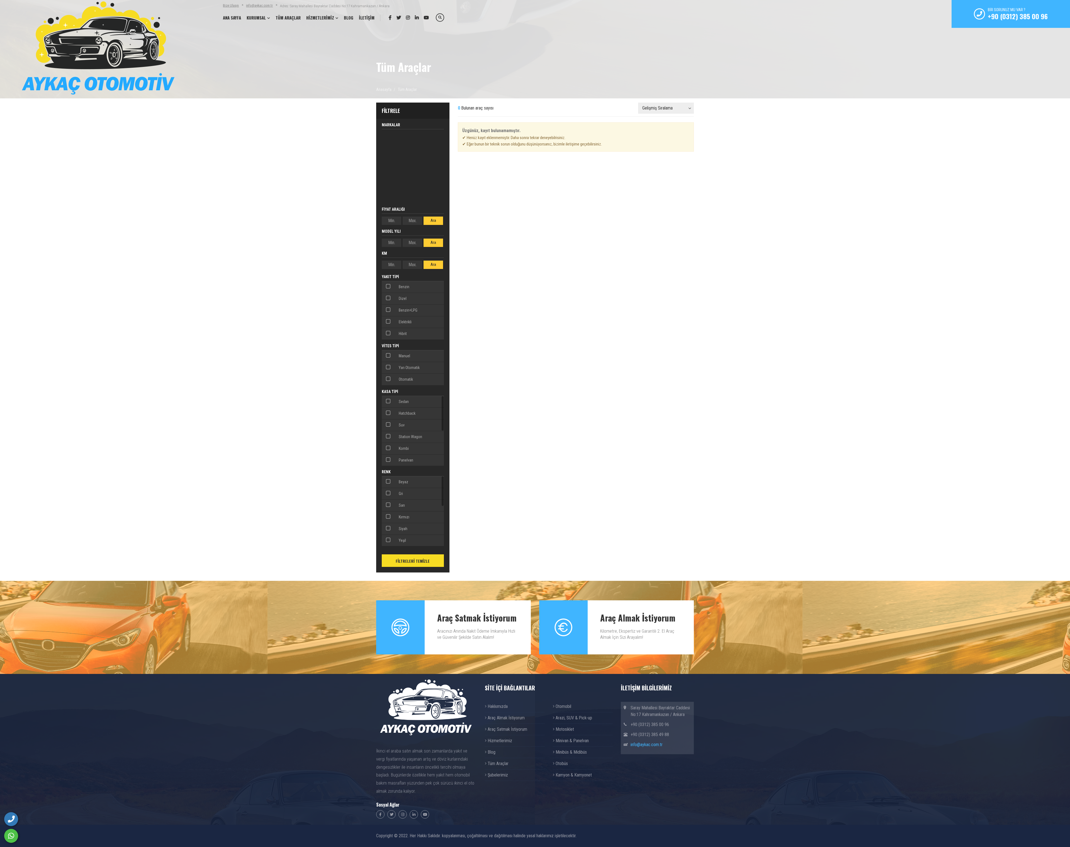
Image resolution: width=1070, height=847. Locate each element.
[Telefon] (11, 819)
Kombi (403, 448)
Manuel (404, 356)
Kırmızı (403, 517)
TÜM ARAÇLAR (288, 17)
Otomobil (563, 706)
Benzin (403, 287)
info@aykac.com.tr (259, 5)
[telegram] (396, 17)
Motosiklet (564, 729)
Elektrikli (405, 322)
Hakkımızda (497, 706)
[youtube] (424, 17)
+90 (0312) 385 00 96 (1018, 16)
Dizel (402, 298)
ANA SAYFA (232, 17)
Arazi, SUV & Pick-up (573, 717)
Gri (400, 493)
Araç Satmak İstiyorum (507, 729)
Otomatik (405, 379)
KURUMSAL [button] (256, 17)
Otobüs (561, 763)
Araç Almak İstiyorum (506, 717)
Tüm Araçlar (498, 763)
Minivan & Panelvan (572, 740)
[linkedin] (415, 17)
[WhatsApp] (11, 836)
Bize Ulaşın (231, 5)
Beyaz (403, 482)
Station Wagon (410, 437)
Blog (491, 752)
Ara (433, 220)
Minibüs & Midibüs (571, 752)
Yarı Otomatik (409, 367)
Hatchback (406, 413)
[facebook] (388, 17)
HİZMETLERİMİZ (320, 17)
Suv (401, 425)
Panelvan (405, 460)
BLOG (348, 17)
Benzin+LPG (407, 310)
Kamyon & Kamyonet (573, 775)
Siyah (402, 528)
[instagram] (406, 17)
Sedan (403, 401)
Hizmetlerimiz (499, 740)
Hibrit (402, 333)
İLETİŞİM (366, 17)
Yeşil (402, 540)
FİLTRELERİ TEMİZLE (413, 561)
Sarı (401, 505)
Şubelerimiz (497, 775)
